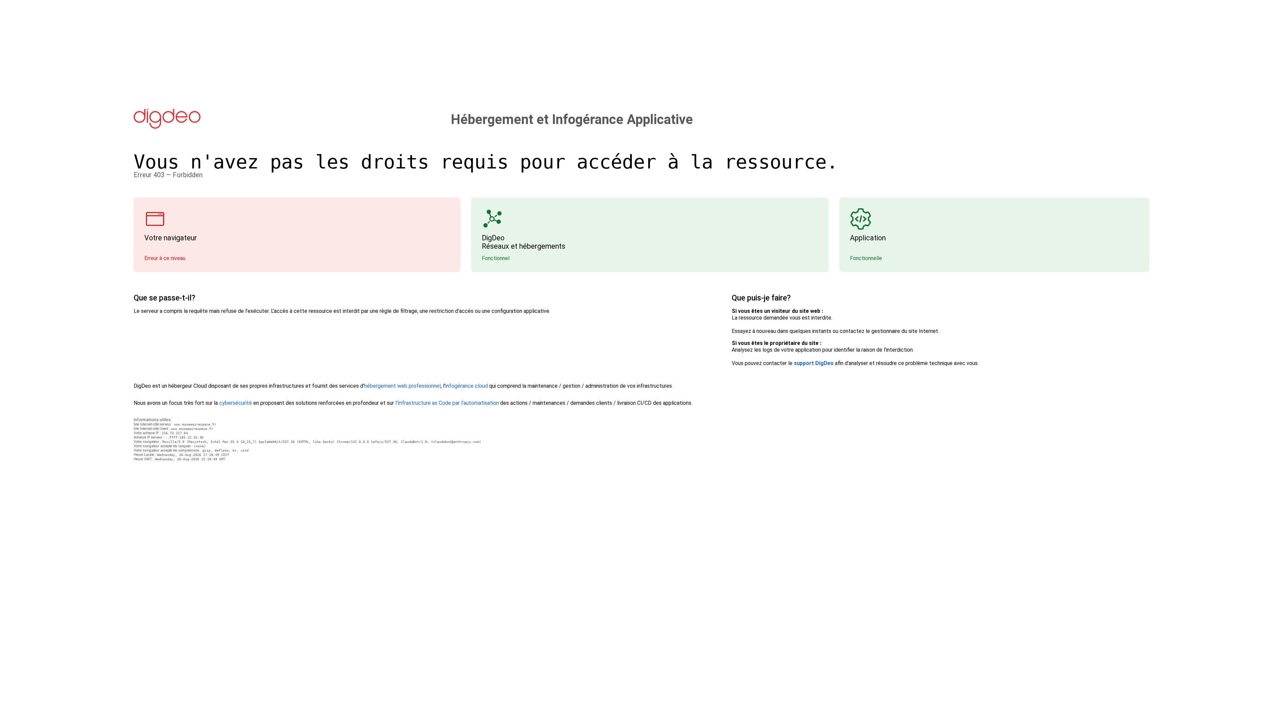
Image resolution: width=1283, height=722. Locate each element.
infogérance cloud (466, 386)
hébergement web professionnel (402, 386)
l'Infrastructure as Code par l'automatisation (447, 403)
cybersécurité (235, 403)
